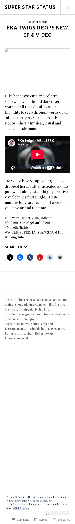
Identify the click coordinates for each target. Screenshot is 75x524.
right (30, 333)
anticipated (60, 300)
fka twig (60, 305)
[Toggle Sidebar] (67, 7)
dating (9, 305)
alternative (44, 300)
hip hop (44, 309)
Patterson (11, 333)
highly (33, 309)
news (25, 319)
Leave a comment (16, 338)
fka (51, 305)
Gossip (23, 309)
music (16, 319)
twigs (49, 333)
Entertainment (37, 305)
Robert (40, 333)
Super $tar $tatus (30, 7)
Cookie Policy (21, 507)
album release (26, 300)
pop (33, 319)
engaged (21, 305)
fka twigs (11, 309)
